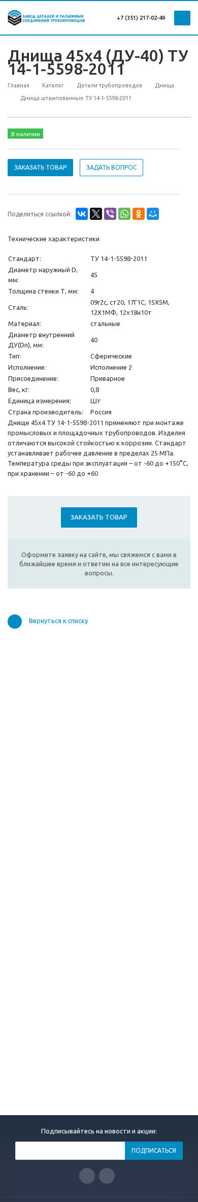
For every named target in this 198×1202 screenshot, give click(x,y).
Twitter (87, 1176)
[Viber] (110, 214)
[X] (96, 214)
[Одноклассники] (139, 214)
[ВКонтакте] (82, 214)
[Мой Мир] (153, 214)
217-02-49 (152, 18)
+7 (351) (127, 18)
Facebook (107, 1176)
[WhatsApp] (124, 214)
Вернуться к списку (58, 620)
